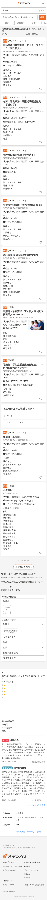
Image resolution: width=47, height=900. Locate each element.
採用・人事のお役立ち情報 (34, 885)
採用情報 (27, 877)
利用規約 (27, 867)
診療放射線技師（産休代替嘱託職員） (23, 205)
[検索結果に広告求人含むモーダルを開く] (6, 34)
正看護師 (8, 490)
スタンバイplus (8, 885)
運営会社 (27, 874)
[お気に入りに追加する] (41, 89)
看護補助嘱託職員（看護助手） (19, 154)
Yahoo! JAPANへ (9, 891)
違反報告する (39, 762)
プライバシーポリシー (32, 870)
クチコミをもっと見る (34, 805)
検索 (42, 17)
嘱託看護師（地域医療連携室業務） (22, 255)
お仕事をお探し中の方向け (12, 867)
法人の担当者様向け (10, 870)
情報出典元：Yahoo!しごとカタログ (30, 832)
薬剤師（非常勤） (12, 437)
